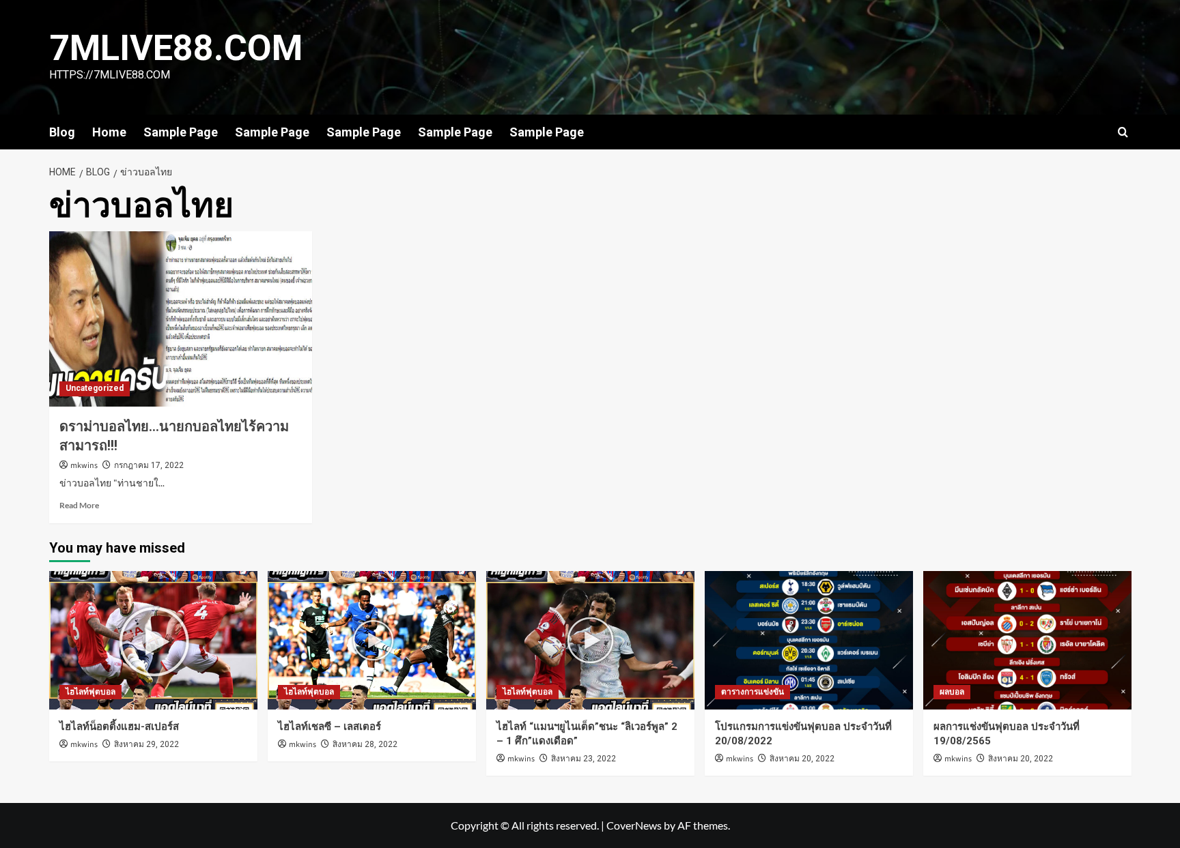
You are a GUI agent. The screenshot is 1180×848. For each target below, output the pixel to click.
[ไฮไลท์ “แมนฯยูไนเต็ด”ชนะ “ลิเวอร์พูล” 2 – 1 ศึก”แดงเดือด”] (590, 640)
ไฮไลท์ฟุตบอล (90, 692)
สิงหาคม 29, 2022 (146, 744)
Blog (62, 132)
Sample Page (180, 132)
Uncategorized (95, 388)
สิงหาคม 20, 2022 (802, 758)
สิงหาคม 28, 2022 (365, 744)
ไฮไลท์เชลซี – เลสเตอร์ (329, 726)
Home (109, 132)
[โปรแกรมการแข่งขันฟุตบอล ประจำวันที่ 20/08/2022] (809, 640)
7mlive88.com (176, 48)
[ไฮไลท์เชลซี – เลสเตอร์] (372, 640)
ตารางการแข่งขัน (752, 692)
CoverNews (634, 825)
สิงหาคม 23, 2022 (583, 758)
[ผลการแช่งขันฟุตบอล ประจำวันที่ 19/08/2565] (1027, 640)
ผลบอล (952, 692)
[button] (1123, 132)
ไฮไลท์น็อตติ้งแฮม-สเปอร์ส (119, 726)
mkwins (84, 465)
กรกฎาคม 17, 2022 (149, 465)
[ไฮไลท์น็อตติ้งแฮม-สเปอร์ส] (153, 640)
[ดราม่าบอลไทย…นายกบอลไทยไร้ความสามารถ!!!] (180, 319)
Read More (79, 505)
